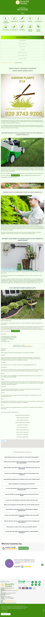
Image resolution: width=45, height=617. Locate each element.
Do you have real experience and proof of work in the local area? (22, 500)
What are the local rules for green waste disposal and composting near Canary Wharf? (21, 521)
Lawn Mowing (22, 40)
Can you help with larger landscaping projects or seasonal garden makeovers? (21, 532)
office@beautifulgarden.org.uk (9, 600)
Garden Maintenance (6, 22)
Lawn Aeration (22, 58)
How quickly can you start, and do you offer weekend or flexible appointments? (22, 510)
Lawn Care (30, 21)
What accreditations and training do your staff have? (22, 483)
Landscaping (22, 29)
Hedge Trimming (38, 21)
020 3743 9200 (22, 9)
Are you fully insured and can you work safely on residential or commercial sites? (22, 489)
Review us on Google (23, 548)
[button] (3, 565)
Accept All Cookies (6, 614)
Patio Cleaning (5, 29)
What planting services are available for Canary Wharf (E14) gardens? (21, 457)
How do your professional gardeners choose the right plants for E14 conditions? (22, 474)
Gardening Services (30, 30)
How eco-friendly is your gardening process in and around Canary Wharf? (21, 495)
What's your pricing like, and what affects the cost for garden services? (22, 504)
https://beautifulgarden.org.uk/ (9, 601)
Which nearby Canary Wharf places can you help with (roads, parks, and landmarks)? (22, 468)
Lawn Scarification (22, 55)
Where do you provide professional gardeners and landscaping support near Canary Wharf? (22, 462)
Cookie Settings (4, 612)
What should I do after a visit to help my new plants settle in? (22, 526)
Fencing (22, 49)
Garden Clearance (38, 30)
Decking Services (14, 29)
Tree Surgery (22, 21)
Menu (22, 13)
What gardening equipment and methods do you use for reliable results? (22, 479)
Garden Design (14, 21)
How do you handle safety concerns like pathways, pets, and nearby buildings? (22, 516)
